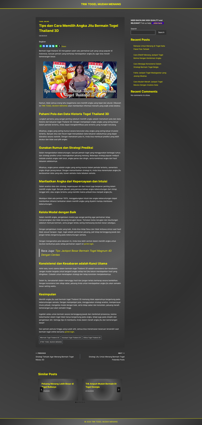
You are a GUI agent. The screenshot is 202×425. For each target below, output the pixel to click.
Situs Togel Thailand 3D (92, 337)
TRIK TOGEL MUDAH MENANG (51, 342)
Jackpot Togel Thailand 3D (71, 337)
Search (134, 29)
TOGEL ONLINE (44, 21)
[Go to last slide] (41, 389)
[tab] (75, 402)
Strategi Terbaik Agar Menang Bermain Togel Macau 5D (55, 356)
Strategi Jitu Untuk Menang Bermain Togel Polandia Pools (106, 356)
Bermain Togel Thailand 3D (49, 337)
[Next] (118, 389)
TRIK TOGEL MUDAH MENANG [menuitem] (54, 106)
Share (64, 46)
